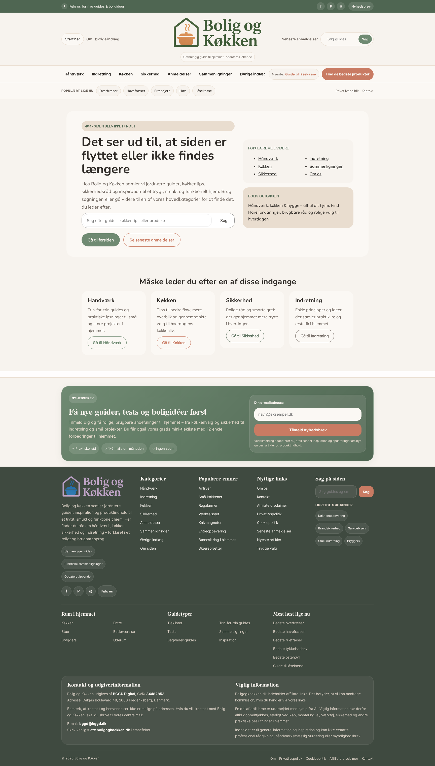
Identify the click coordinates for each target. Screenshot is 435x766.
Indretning (101, 74)
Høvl (183, 91)
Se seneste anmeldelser (152, 239)
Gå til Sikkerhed (245, 335)
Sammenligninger (215, 74)
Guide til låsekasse (300, 74)
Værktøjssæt (209, 514)
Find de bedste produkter (348, 74)
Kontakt (368, 91)
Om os (315, 173)
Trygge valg (267, 548)
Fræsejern (162, 91)
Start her (72, 39)
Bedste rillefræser (287, 640)
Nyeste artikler (269, 539)
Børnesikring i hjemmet (217, 539)
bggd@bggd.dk (92, 723)
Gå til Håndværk (107, 342)
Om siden (148, 548)
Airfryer (205, 488)
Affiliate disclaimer (272, 505)
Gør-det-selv (357, 528)
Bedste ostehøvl (286, 657)
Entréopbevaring (212, 531)
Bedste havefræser (289, 631)
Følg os (107, 591)
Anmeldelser (179, 74)
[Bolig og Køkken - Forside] (217, 32)
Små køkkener (210, 497)
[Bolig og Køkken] (92, 486)
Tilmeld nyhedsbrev (308, 430)
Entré (117, 623)
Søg (365, 39)
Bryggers (353, 541)
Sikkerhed (150, 74)
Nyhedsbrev (361, 6)
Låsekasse (204, 91)
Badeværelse (124, 631)
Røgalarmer (208, 505)
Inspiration (227, 640)
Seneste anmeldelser (300, 39)
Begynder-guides (181, 640)
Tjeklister (174, 623)
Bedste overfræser (288, 623)
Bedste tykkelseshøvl (290, 648)
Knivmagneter (210, 522)
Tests (171, 631)
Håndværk (74, 74)
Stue (65, 631)
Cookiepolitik (267, 522)
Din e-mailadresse (269, 403)
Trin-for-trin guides (234, 623)
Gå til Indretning (315, 335)
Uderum (119, 640)
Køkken (126, 74)
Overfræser (108, 91)
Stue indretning (329, 541)
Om (89, 39)
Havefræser (136, 91)
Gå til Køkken (174, 342)
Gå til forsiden (101, 239)
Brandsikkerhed (329, 528)
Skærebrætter (210, 548)
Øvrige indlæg (107, 39)
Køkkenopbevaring (331, 516)
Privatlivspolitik (347, 91)
